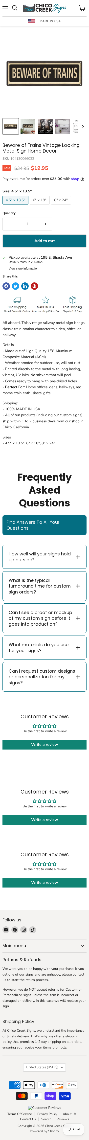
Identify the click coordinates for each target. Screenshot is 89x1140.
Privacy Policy (47, 1114)
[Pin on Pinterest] (34, 286)
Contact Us (28, 1119)
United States (42, 1067)
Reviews (63, 1119)
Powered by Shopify (44, 1131)
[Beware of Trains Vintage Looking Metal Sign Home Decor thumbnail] (28, 126)
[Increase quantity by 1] (45, 224)
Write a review (44, 744)
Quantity (9, 213)
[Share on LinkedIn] (25, 286)
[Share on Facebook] (6, 286)
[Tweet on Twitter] (15, 286)
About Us (69, 1114)
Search (46, 1119)
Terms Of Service (19, 1114)
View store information (24, 268)
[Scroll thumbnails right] (82, 126)
